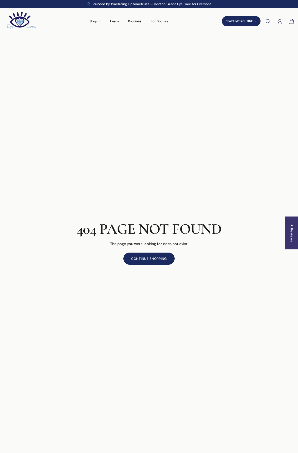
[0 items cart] (292, 21)
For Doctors (160, 21)
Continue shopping (149, 259)
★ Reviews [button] (292, 233)
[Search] (268, 21)
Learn (114, 21)
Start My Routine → (241, 21)
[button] (33, 4)
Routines (134, 21)
